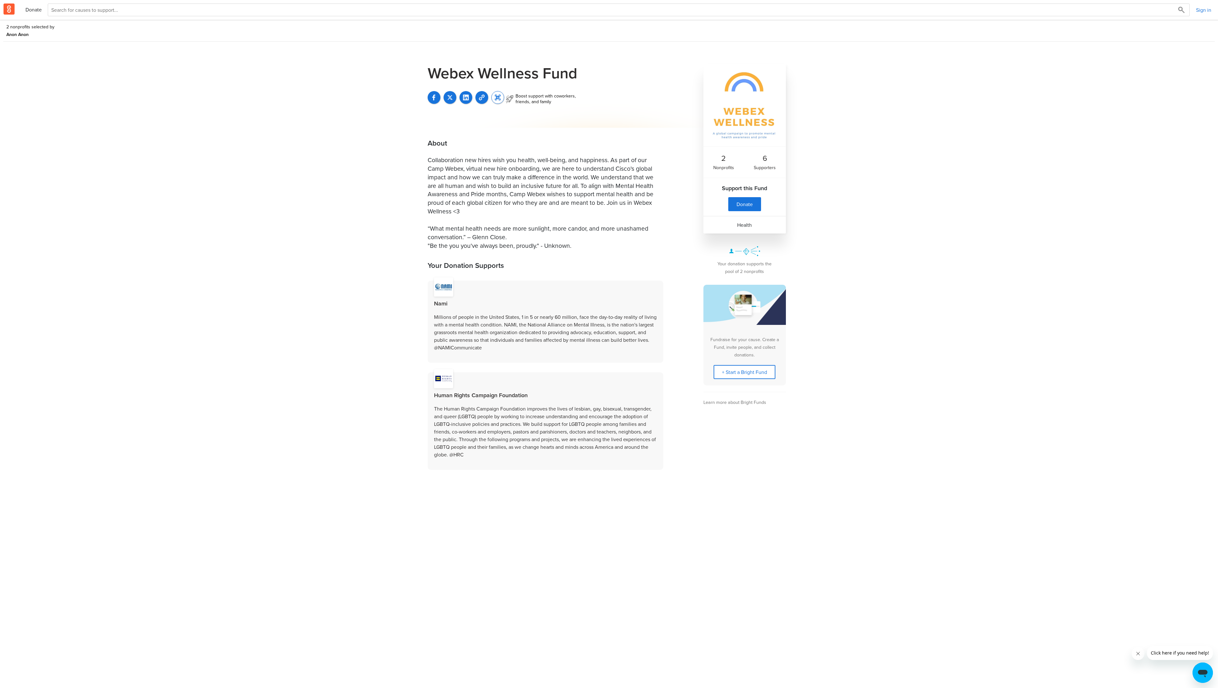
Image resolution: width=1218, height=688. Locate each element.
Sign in (1203, 9)
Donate (33, 9)
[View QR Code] (497, 97)
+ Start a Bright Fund (744, 372)
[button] (481, 97)
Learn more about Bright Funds (734, 402)
